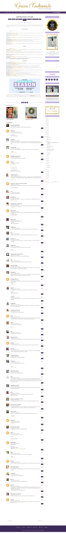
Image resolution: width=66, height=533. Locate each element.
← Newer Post (9, 520)
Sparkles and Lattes (14, 337)
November (48, 139)
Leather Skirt (17, 54)
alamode (12, 461)
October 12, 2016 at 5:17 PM (15, 362)
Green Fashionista (29, 530)
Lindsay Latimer (13, 227)
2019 (47, 130)
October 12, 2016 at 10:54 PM (15, 412)
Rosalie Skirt (11, 51)
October (48, 141)
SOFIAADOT (13, 130)
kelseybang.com (13, 423)
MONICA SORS (13, 442)
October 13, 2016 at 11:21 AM (15, 453)
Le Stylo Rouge (13, 457)
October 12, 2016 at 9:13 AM (15, 211)
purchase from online (20, 502)
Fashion (16, 12)
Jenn (11, 191)
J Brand (13, 19)
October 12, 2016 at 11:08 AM (15, 304)
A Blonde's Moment (14, 152)
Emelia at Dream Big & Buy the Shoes (17, 398)
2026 (47, 118)
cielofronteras (13, 361)
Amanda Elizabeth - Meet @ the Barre (17, 254)
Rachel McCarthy (13, 147)
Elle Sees (12, 479)
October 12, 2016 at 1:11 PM (15, 338)
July (47, 156)
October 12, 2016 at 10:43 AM (15, 273)
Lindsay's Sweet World (14, 355)
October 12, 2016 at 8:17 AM (15, 175)
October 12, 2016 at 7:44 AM (15, 148)
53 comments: (41, 102)
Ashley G (12, 342)
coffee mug (29, 66)
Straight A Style (13, 245)
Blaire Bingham (13, 210)
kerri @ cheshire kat (14, 174)
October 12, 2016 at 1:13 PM (15, 343)
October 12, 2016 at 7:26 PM (15, 377)
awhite (12, 452)
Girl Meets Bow (13, 303)
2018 (47, 132)
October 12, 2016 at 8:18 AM (15, 184)
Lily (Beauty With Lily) (14, 279)
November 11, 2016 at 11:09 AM (15, 500)
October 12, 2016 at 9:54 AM (15, 233)
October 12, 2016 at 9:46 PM (15, 405)
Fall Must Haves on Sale (50, 146)
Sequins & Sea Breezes (18, 206)
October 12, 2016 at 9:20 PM (15, 393)
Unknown (12, 161)
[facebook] (52, 12)
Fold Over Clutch (19, 63)
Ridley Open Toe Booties (16, 67)
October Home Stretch (49, 150)
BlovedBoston (15, 200)
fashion (9, 19)
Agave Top (11, 41)
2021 (47, 127)
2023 (47, 123)
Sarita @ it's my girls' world (15, 125)
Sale (40, 19)
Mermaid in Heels (13, 367)
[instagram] (55, 12)
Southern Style (13, 327)
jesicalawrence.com (41, 530)
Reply (42, 128)
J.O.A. (16, 19)
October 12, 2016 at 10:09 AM (15, 260)
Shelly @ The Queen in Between (16, 404)
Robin (12, 376)
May (47, 160)
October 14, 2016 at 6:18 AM (15, 480)
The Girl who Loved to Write (15, 310)
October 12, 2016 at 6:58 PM (15, 371)
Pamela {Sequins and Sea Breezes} (16, 203)
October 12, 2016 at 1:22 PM (15, 349)
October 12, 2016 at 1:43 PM (15, 356)
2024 (47, 121)
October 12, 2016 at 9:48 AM (15, 228)
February (48, 165)
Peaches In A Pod (13, 215)
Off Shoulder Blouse (15, 33)
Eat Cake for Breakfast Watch (18, 66)
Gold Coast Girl (13, 219)
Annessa (12, 287)
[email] (58, 12)
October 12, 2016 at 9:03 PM (15, 386)
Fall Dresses (48, 147)
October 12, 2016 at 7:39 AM (15, 140)
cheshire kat (14, 179)
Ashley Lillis (13, 348)
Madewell (24, 19)
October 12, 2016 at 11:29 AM (15, 311)
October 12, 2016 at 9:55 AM (15, 239)
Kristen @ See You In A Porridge (16, 493)
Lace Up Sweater (14, 35)
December (48, 137)
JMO (11, 259)
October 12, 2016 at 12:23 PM (15, 332)
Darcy (12, 392)
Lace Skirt (13, 56)
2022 (47, 125)
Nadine (12, 315)
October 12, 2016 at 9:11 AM (15, 204)
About (10, 12)
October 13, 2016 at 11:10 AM (15, 443)
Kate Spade (20, 19)
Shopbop (24, 20)
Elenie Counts (13, 238)
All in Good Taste (13, 65)
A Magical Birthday (10, 119)
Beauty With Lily (13, 284)
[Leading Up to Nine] (34, 112)
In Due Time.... (48, 144)
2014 (47, 171)
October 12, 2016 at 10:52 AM (15, 288)
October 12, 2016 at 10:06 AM (15, 255)
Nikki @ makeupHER (14, 265)
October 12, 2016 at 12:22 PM (15, 323)
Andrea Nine (13, 139)
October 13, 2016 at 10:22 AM (15, 433)
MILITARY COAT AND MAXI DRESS (19, 448)
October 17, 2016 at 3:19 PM (15, 494)
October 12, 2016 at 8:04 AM (15, 157)
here (55, 54)
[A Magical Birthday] (15, 112)
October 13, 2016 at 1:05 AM (15, 421)
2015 (47, 169)
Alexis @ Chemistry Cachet (15, 426)
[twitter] (54, 12)
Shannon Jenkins (13, 411)
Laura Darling (13, 473)
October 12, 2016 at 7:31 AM (15, 131)
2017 (47, 134)
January (48, 167)
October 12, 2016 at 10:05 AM (15, 246)
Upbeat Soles (13, 416)
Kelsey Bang (13, 420)
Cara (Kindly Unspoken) (15, 466)
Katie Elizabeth (13, 272)
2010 (47, 178)
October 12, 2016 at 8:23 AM (15, 192)
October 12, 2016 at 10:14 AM (15, 266)
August (48, 154)
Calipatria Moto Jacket (17, 40)
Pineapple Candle (16, 62)
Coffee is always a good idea (50, 149)
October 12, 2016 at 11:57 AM (15, 316)
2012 (47, 175)
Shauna (12, 432)
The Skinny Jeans (13, 49)
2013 (47, 173)
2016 (47, 136)
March (48, 163)
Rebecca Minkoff (35, 19)
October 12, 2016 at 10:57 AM (15, 297)
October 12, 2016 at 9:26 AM (15, 220)
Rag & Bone (29, 19)
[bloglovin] (57, 12)
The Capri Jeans (13, 57)
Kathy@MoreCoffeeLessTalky (15, 156)
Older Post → (40, 520)
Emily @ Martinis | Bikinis (15, 385)
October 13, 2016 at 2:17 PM (15, 467)
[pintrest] (56, 12)
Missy (12, 331)
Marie (11, 232)
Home (7, 12)
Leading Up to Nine (29, 119)
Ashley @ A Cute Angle (14, 370)
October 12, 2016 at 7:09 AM (15, 126)
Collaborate (21, 12)
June (47, 158)
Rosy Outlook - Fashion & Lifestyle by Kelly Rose (19, 183)
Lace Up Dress (12, 37)
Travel (13, 12)
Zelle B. (12, 322)
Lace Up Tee (12, 43)
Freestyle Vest (14, 39)
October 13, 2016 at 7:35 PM (15, 474)
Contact (25, 12)
